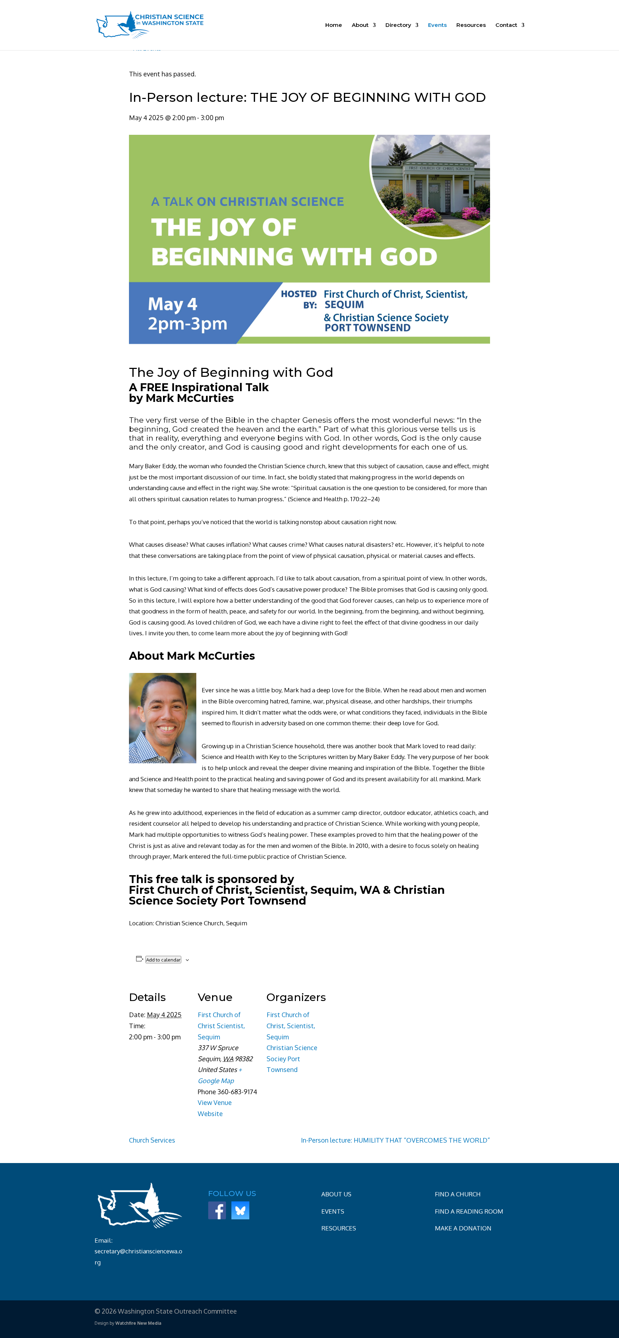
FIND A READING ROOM (469, 1211)
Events (437, 25)
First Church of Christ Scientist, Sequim (221, 1025)
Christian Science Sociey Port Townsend (292, 1058)
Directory (398, 25)
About (360, 25)
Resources (471, 25)
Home (333, 25)
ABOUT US (336, 1194)
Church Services (152, 1140)
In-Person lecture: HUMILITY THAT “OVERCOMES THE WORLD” (395, 1140)
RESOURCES (338, 1228)
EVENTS (332, 1211)
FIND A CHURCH (458, 1194)
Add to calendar (163, 960)
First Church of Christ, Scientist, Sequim (291, 1025)
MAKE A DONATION (463, 1228)
